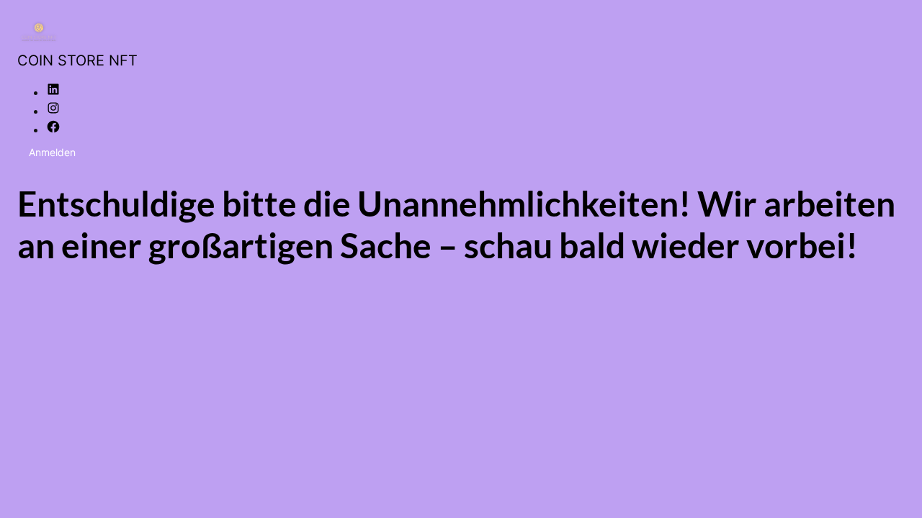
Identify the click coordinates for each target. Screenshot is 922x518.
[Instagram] (53, 111)
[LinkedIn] (53, 92)
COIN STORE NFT (77, 60)
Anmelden (52, 152)
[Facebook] (53, 129)
